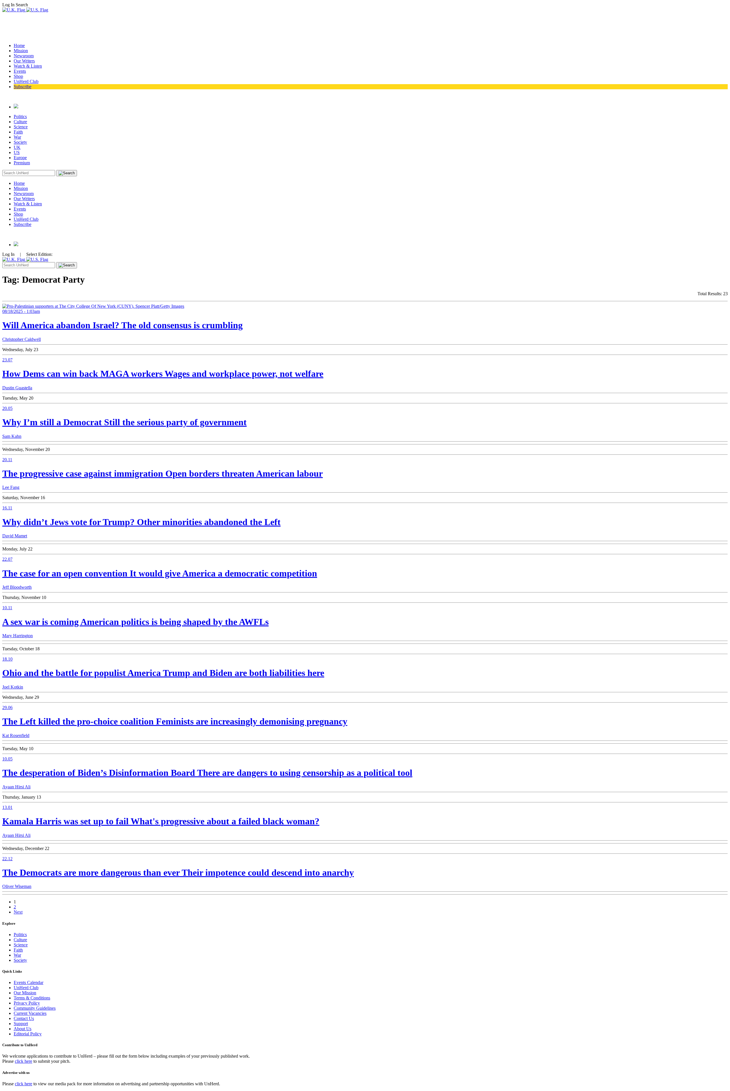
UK (17, 147)
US (17, 152)
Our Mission (25, 992)
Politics (20, 116)
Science (21, 126)
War (17, 137)
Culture (20, 121)
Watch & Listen (28, 66)
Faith (18, 131)
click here (23, 1061)
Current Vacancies (30, 1013)
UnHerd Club (26, 81)
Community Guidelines (35, 1008)
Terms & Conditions (32, 997)
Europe (20, 157)
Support (21, 1023)
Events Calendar (28, 982)
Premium (22, 162)
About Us (22, 1028)
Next (18, 912)
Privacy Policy (27, 1003)
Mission (21, 50)
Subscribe (22, 86)
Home (19, 45)
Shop (18, 76)
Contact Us (24, 1018)
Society (20, 142)
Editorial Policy (28, 1033)
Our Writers (24, 60)
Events (20, 71)
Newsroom (24, 55)
